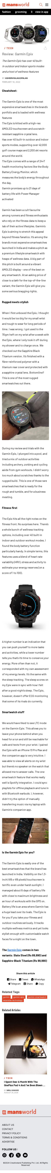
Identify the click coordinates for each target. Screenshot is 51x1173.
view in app (41, 11)
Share (13, 979)
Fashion (6, 11)
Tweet (25, 979)
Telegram (16, 983)
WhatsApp (39, 979)
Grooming (21, 11)
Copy (41, 983)
